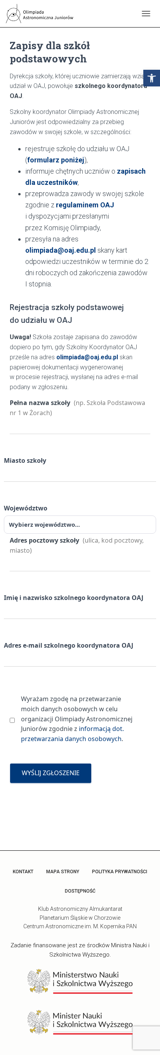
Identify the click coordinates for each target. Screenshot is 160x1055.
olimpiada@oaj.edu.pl (60, 250)
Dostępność (80, 891)
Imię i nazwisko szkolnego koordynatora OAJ (73, 597)
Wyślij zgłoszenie (51, 773)
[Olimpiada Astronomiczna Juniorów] (43, 13)
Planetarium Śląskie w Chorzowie (80, 918)
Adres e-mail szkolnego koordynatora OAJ (68, 645)
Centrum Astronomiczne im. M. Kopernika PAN (80, 926)
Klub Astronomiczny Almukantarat (80, 909)
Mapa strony (62, 871)
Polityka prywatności (119, 871)
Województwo (25, 508)
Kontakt (23, 871)
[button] (151, 78)
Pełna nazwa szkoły (77, 407)
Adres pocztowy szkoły (77, 545)
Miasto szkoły (25, 460)
